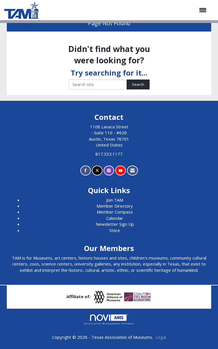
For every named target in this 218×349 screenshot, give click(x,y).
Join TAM (114, 200)
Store (114, 230)
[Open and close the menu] (125, 10)
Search (138, 84)
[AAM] (108, 296)
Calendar (114, 218)
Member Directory (115, 206)
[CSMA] (137, 296)
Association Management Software (109, 324)
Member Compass (115, 212)
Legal (161, 337)
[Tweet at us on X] (97, 170)
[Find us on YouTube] (120, 170)
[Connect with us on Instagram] (109, 170)
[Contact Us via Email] (132, 170)
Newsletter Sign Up (115, 224)
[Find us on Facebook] (85, 170)
